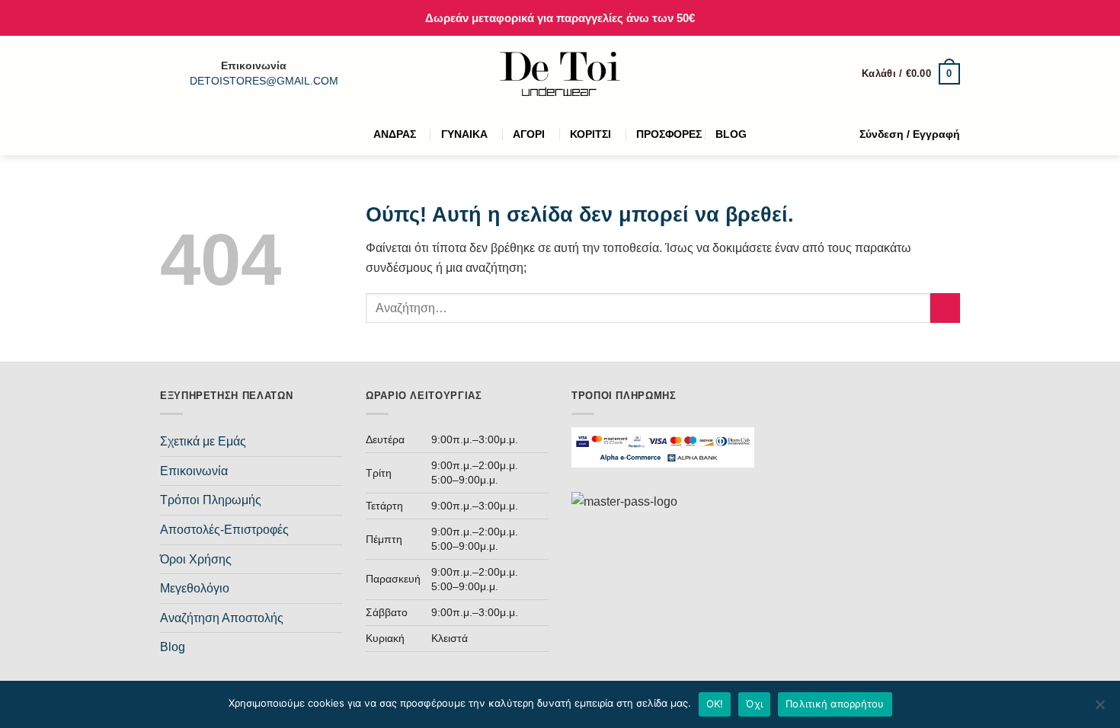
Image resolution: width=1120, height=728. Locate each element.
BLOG (731, 134)
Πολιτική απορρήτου (835, 704)
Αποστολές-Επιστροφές (224, 529)
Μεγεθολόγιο (194, 588)
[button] (911, 74)
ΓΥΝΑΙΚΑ (464, 134)
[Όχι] (1099, 709)
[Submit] (945, 308)
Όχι (754, 704)
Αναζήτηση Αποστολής (221, 617)
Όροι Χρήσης (196, 559)
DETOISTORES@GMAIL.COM (264, 81)
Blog (172, 646)
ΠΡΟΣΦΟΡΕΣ (669, 134)
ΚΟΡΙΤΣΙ (590, 134)
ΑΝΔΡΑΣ (394, 134)
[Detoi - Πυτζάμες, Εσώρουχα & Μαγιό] (560, 74)
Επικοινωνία (194, 471)
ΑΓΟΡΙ (529, 134)
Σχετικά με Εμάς (203, 441)
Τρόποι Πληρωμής (210, 499)
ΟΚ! (715, 704)
